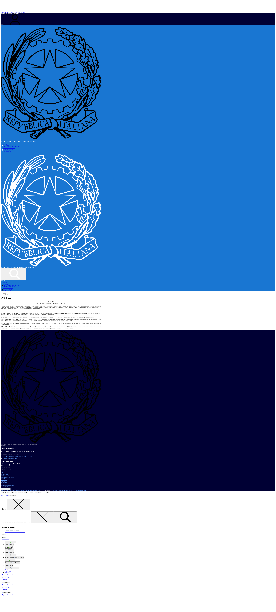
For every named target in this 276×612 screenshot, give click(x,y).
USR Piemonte (4, 474)
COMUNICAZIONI (8, 149)
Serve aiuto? (7, 572)
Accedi (3, 537)
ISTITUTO (6, 145)
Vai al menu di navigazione (14, 12)
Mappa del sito (4, 480)
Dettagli (4, 495)
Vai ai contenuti (4, 12)
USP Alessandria (5, 475)
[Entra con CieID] (6, 592)
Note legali (3, 483)
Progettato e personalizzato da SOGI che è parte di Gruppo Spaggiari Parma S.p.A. (71, 490)
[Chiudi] (18, 504)
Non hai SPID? (8, 571)
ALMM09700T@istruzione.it (11, 458)
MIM (2, 472)
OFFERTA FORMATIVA (9, 148)
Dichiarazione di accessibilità (7, 485)
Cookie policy (4, 482)
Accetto (12, 495)
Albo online (3, 478)
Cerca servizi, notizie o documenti (9, 522)
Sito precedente (4, 486)
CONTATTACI (7, 151)
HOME (5, 144)
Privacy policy (4, 481)
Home (4, 293)
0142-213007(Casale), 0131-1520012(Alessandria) (19, 456)
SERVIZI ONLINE (8, 150)
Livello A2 (5, 294)
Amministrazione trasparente (7, 477)
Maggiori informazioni (10, 569)
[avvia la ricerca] (65, 517)
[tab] (12, 530)
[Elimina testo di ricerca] (42, 517)
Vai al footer (23, 12)
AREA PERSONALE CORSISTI (11, 146)
